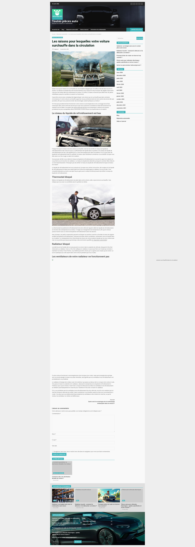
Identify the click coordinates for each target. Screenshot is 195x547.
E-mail (54, 440)
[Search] (124, 29)
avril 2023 (119, 90)
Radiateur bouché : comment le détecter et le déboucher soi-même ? (86, 495)
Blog (63, 29)
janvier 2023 (120, 96)
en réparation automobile (99, 240)
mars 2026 (120, 72)
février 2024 (120, 84)
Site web (54, 446)
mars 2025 (120, 81)
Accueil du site (55, 29)
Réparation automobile (72, 29)
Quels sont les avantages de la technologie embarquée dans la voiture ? (101, 401)
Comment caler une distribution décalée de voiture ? (62, 468)
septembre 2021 (121, 108)
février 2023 (120, 93)
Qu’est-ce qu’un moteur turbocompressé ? (129, 65)
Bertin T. (56, 49)
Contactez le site (136, 29)
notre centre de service (80, 107)
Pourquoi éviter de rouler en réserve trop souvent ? (109, 495)
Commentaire (56, 413)
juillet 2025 (120, 78)
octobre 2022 (120, 99)
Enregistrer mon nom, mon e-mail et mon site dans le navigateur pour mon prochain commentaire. (82, 451)
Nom (54, 434)
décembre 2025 (121, 75)
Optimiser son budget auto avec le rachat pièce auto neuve (63, 495)
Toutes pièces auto (65, 21)
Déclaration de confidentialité (98, 29)
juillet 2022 (120, 102)
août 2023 (119, 87)
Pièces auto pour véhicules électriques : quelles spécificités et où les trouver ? (132, 495)
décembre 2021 (121, 105)
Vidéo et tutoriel (84, 29)
